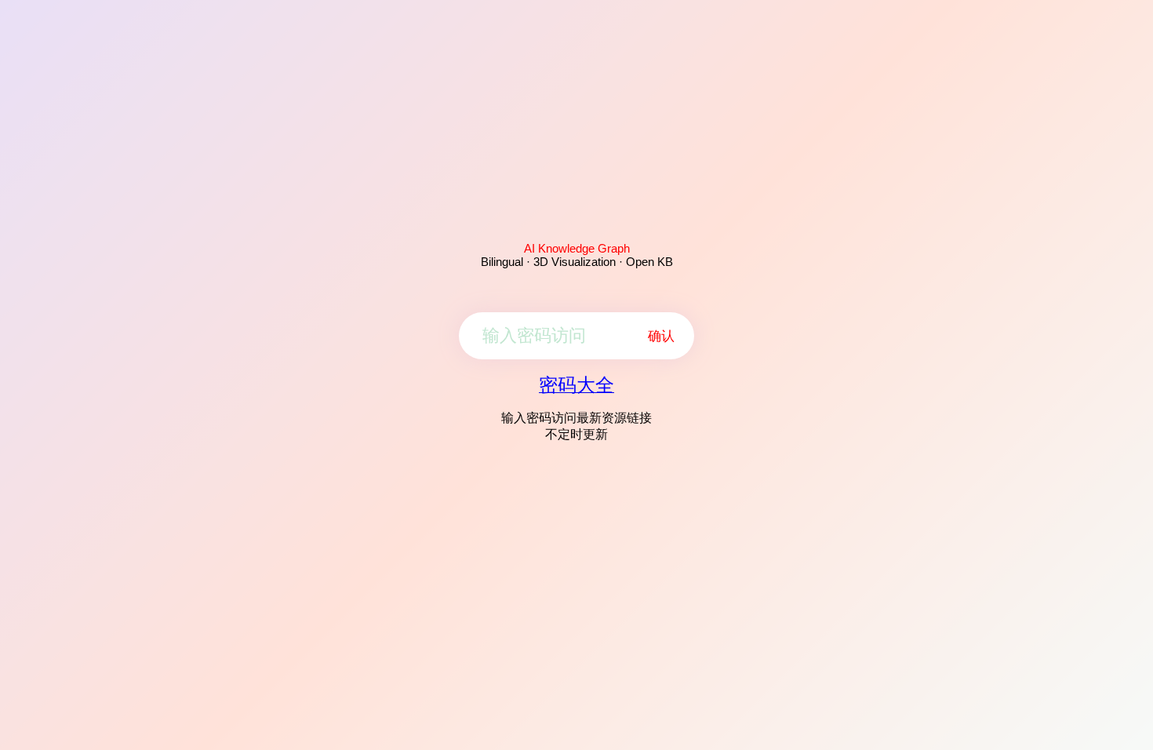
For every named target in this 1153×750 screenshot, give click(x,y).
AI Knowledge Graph (577, 248)
